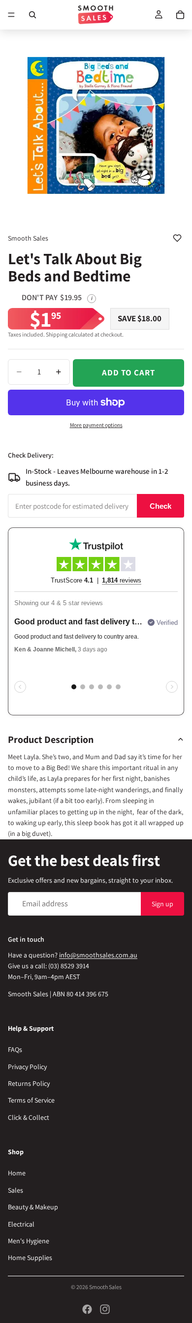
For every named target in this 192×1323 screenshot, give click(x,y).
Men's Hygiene (28, 1240)
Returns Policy (29, 1083)
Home (17, 1173)
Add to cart (128, 372)
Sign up (162, 903)
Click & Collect (28, 1117)
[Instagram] (105, 1309)
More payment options (96, 425)
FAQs (15, 1049)
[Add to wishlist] (177, 238)
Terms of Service (31, 1100)
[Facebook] (87, 1309)
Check (160, 506)
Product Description (51, 739)
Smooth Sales (105, 1287)
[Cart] (180, 15)
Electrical (21, 1223)
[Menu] (11, 14)
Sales (15, 1190)
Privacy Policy (27, 1066)
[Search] (32, 15)
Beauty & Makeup (33, 1206)
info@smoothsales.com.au (98, 954)
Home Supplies (30, 1257)
